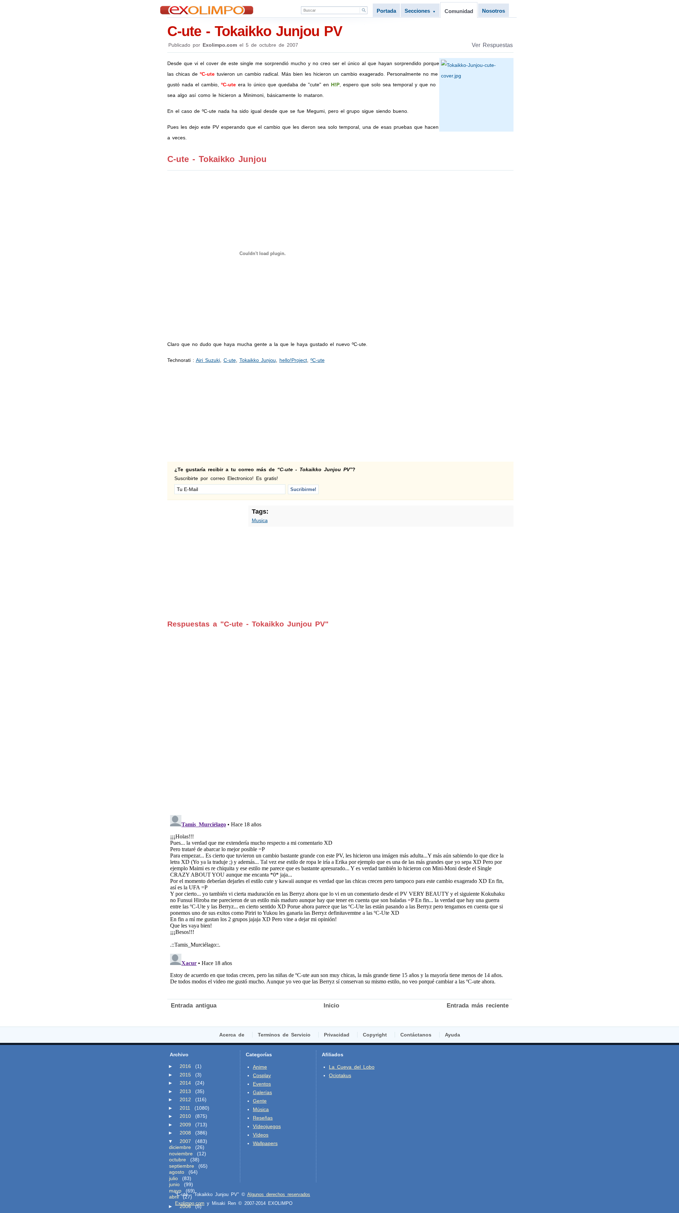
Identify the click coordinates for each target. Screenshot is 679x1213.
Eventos (262, 1084)
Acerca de (231, 1035)
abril (174, 1197)
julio (173, 1178)
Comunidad (459, 11)
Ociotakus (340, 1075)
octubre (177, 1159)
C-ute (230, 360)
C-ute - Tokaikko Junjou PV (254, 31)
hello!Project (293, 360)
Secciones (420, 11)
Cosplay (262, 1075)
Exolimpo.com (189, 1203)
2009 (185, 1124)
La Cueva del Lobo (352, 1067)
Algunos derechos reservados (278, 1194)
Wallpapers (265, 1143)
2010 (185, 1116)
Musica (260, 520)
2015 (185, 1075)
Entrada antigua (193, 1005)
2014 (185, 1083)
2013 (185, 1091)
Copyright (375, 1035)
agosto (176, 1172)
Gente (260, 1101)
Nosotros (493, 11)
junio (174, 1184)
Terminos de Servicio (284, 1035)
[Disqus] (339, 716)
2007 (185, 1141)
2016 (185, 1066)
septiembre (181, 1166)
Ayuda (452, 1035)
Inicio (331, 1005)
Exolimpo (206, 10)
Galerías (262, 1092)
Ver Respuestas (492, 45)
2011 (185, 1108)
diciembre (180, 1147)
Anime (260, 1067)
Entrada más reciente (478, 1005)
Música (261, 1109)
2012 (185, 1099)
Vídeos (260, 1135)
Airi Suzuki (208, 360)
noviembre (181, 1153)
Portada (386, 11)
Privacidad (336, 1035)
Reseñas (263, 1118)
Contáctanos (415, 1035)
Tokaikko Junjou (257, 360)
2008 (185, 1133)
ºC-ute (318, 360)
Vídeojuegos (267, 1126)
